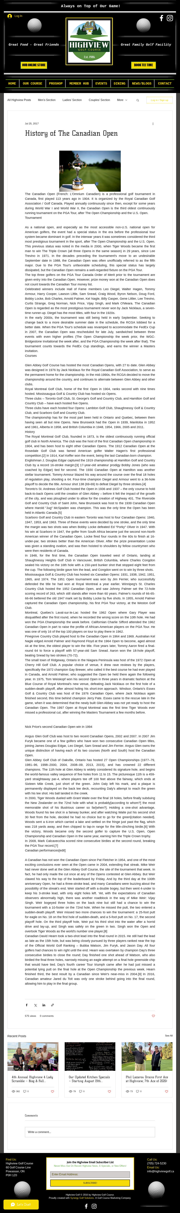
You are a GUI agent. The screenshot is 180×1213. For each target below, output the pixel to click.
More (120, 99)
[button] (33, 84)
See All (169, 1035)
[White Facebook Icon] (161, 18)
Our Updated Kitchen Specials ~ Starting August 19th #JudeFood (89, 1079)
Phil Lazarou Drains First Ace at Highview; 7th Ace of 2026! (147, 1079)
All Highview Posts (19, 99)
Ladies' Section (72, 99)
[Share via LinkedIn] (44, 1005)
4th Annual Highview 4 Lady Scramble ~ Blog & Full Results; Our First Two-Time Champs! (32, 1079)
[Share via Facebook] (26, 1005)
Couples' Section (99, 99)
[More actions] (153, 123)
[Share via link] (52, 1005)
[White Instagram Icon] (170, 18)
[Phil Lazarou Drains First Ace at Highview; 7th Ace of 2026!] (147, 1056)
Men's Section (47, 99)
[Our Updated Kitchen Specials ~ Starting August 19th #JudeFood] (90, 1056)
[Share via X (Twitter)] (35, 1005)
